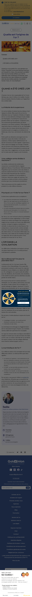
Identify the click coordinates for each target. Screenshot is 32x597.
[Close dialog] (29, 290)
